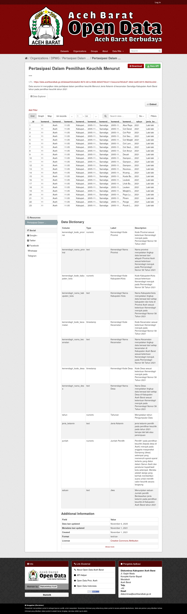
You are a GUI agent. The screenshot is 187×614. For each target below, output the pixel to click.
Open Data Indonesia (86, 585)
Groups (94, 51)
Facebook (34, 245)
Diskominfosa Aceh (48, 586)
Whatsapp (32, 250)
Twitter (32, 240)
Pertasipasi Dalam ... (75, 58)
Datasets (64, 51)
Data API (154, 65)
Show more (109, 546)
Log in (158, 2)
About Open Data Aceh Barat (90, 569)
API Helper (81, 575)
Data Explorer (39, 96)
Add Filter (33, 110)
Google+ (33, 235)
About (105, 51)
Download (136, 65)
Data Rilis (117, 51)
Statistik (46, 594)
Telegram (32, 255)
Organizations (79, 51)
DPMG (55, 58)
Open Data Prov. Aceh (86, 580)
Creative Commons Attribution (124, 540)
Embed (152, 104)
